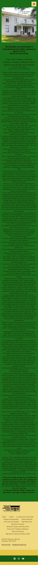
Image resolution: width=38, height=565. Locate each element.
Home (4, 517)
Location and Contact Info (25, 517)
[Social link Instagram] (19, 558)
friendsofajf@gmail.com (19, 544)
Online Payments (26, 519)
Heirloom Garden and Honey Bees (18, 526)
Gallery (11, 517)
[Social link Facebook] (15, 558)
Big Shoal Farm (27, 522)
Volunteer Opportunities (11, 519)
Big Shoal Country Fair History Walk (18, 534)
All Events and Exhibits (11, 522)
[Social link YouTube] (23, 558)
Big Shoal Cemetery (17, 524)
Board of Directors (18, 531)
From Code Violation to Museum (17, 529)
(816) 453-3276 (6, 544)
